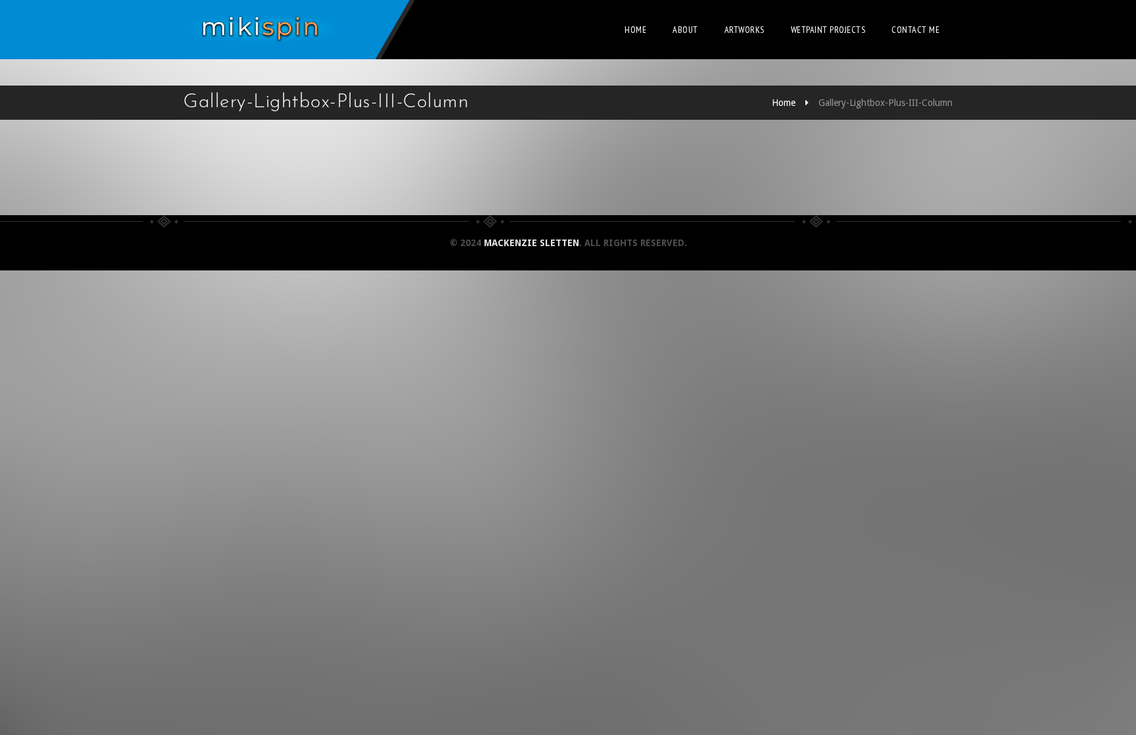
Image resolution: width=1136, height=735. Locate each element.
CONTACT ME (915, 30)
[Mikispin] (265, 29)
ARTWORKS (744, 30)
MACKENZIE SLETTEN (531, 243)
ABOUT (685, 30)
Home (635, 30)
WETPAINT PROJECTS (828, 30)
